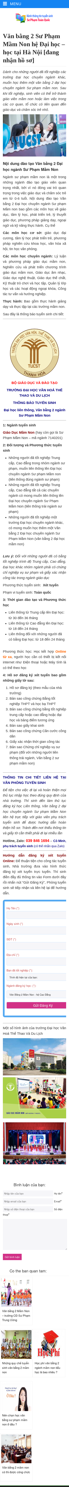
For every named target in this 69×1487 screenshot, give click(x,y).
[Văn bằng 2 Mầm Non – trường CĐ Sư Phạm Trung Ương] (16, 1292)
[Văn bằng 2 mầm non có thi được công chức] (16, 1448)
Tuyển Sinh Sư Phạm (34, 18)
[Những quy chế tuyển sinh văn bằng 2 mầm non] (16, 1344)
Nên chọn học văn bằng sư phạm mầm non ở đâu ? (14, 1419)
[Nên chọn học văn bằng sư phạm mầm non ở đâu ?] (16, 1396)
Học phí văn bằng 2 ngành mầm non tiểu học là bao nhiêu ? (47, 1367)
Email (57, 1201)
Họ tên (57, 1193)
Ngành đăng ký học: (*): (21, 986)
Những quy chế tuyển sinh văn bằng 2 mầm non (15, 1367)
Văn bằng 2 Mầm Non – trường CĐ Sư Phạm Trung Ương (16, 1315)
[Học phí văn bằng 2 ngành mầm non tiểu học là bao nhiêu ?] (49, 1344)
